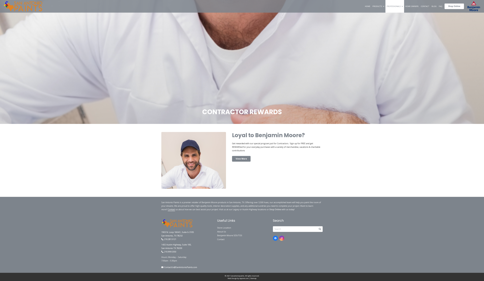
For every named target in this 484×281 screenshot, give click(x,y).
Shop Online (275, 209)
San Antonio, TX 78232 (172, 235)
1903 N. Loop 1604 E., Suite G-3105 (177, 232)
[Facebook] (275, 238)
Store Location (224, 227)
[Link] (23, 6)
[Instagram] (281, 238)
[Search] (320, 229)
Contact (171, 209)
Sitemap (253, 278)
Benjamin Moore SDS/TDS (229, 235)
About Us (221, 231)
